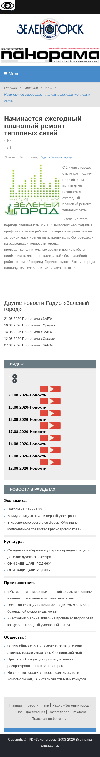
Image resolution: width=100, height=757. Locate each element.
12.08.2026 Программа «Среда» (29, 339)
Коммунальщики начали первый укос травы (42, 516)
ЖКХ (48, 88)
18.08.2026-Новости (27, 419)
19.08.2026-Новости (27, 407)
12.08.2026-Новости (27, 468)
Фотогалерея (59, 712)
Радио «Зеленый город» (56, 157)
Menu (14, 73)
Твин (45, 705)
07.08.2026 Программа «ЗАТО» (28, 345)
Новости (31, 88)
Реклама (79, 712)
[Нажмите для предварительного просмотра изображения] (32, 190)
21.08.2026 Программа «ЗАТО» (28, 319)
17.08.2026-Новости (27, 431)
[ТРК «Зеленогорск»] (50, 29)
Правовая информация (50, 719)
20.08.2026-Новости (27, 395)
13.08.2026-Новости (27, 456)
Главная (10, 88)
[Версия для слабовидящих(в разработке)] (7, 6)
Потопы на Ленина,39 (25, 509)
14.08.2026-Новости (27, 444)
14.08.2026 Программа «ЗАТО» (28, 332)
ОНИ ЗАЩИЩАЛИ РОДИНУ (29, 564)
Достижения (35, 712)
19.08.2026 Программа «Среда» (29, 325)
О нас (18, 712)
